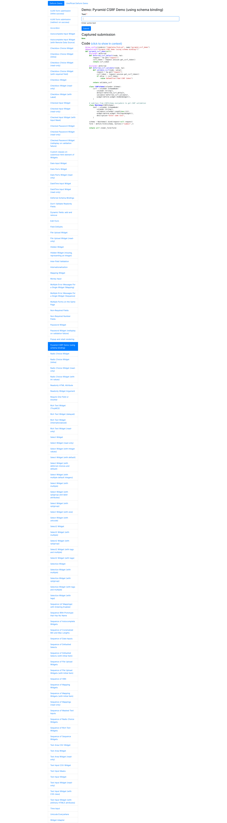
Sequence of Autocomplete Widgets (62, 622)
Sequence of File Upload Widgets (61, 663)
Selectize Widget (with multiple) (60, 571)
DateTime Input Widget (60, 183)
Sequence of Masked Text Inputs (62, 712)
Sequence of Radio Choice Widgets (62, 720)
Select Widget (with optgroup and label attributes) (59, 495)
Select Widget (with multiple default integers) (61, 476)
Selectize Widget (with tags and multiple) (62, 588)
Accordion (55, 28)
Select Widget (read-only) (62, 443)
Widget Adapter (57, 820)
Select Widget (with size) (61, 512)
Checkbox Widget (58, 80)
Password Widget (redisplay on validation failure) (63, 332)
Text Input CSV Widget (60, 765)
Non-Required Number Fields (60, 317)
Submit (86, 28)
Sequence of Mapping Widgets (60, 686)
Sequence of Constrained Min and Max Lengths (61, 631)
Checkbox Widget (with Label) (61, 95)
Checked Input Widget (60, 103)
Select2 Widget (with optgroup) (59, 542)
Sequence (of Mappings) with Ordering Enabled (61, 605)
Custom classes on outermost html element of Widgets (62, 155)
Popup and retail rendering (62, 339)
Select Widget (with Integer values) (62, 450)
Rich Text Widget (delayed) (62, 414)
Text (84, 14)
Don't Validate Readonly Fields (61, 205)
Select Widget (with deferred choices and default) (59, 466)
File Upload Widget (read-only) (62, 239)
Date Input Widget (58, 163)
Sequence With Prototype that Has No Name (61, 614)
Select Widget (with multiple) (59, 484)
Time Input (55, 808)
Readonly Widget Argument (62, 391)
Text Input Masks (58, 771)
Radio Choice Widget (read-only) (62, 369)
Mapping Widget (57, 273)
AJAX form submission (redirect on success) (60, 20)
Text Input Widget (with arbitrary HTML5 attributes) (62, 801)
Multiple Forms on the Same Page (62, 303)
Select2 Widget (57, 526)
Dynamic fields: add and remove (61, 213)
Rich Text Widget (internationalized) (58, 421)
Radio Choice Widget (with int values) (62, 378)
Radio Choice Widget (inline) (59, 360)
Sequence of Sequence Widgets (60, 737)
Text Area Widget (58, 751)
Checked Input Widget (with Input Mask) (62, 118)
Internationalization (59, 267)
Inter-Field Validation (59, 261)
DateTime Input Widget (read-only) (60, 190)
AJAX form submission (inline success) (60, 12)
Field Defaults (56, 227)
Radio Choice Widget (59, 353)
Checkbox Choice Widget (61, 48)
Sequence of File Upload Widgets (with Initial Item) (61, 671)
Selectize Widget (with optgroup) (60, 579)
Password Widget (58, 325)
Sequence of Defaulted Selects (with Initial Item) (61, 654)
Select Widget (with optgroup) (59, 504)
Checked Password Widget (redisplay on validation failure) (62, 143)
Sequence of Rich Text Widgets (60, 729)
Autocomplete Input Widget (62, 34)
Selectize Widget (57, 564)
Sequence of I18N (58, 679)
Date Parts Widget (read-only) (61, 176)
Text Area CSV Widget (60, 745)
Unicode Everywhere (59, 814)
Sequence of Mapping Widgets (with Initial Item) (61, 694)
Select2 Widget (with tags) (62, 558)
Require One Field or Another (59, 398)
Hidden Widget (57, 247)
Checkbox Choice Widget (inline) (61, 55)
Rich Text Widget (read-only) (61, 430)
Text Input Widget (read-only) (61, 784)
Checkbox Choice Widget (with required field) (61, 72)
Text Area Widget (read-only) (61, 758)
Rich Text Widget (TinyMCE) (58, 406)
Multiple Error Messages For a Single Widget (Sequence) (62, 294)
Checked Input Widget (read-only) (60, 110)
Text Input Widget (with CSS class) (60, 792)
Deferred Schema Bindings (62, 198)
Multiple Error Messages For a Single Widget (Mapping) (62, 286)
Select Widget (56, 437)
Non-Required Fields (59, 310)
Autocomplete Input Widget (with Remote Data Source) (62, 41)
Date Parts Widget (58, 169)
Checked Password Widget (62, 126)
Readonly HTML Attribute (61, 385)
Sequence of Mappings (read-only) (60, 703)
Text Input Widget (58, 777)
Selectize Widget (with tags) (60, 596)
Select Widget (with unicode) (59, 519)
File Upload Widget (59, 232)
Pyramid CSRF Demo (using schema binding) (62, 346)
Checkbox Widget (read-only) (61, 87)
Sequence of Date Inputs (61, 638)
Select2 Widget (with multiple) (59, 533)
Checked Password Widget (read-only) (62, 133)
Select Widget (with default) (63, 457)
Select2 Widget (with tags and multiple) (62, 550)
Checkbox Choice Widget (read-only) (61, 64)
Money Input (55, 279)
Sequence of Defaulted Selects (60, 645)
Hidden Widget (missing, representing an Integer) (61, 254)
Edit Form (54, 221)
